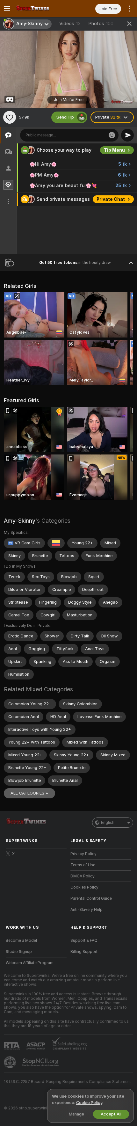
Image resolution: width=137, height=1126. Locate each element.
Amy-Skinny (19, 520)
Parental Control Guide (91, 898)
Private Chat (111, 199)
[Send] (127, 135)
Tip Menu (114, 150)
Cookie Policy (89, 1102)
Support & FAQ (83, 940)
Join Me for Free (68, 100)
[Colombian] (56, 543)
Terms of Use (82, 865)
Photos (100, 23)
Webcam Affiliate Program (30, 963)
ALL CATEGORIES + (29, 793)
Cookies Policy (84, 887)
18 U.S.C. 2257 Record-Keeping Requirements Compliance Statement (67, 1081)
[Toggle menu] (7, 8)
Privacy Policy (83, 854)
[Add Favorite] (9, 117)
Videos (70, 23)
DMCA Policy (82, 876)
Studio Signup (19, 951)
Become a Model (21, 940)
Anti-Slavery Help (86, 909)
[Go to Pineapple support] (10, 1062)
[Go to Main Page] (41, 8)
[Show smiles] (112, 135)
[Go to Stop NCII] (41, 1062)
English (107, 822)
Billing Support (83, 951)
